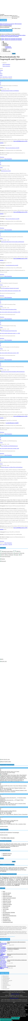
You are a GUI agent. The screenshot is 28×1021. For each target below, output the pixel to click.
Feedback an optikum (7, 904)
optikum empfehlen (7, 902)
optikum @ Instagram (7, 896)
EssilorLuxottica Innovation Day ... (7, 800)
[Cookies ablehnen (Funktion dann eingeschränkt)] (12, 1020)
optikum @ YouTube (7, 901)
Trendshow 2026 (6, 51)
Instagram (5, 48)
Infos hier (4, 871)
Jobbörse (5, 43)
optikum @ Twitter (7, 899)
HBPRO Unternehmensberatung (9, 915)
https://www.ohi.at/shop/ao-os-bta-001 (12, 147)
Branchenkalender (6, 906)
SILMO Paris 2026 (4, 788)
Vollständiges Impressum (14, 998)
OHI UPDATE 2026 (4, 772)
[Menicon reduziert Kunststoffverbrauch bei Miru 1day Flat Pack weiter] (4, 958)
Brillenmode (5, 45)
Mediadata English (7, 855)
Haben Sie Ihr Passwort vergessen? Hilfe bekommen (11, 23)
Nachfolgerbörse (6, 914)
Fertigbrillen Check (7, 920)
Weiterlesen (2, 157)
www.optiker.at (6, 917)
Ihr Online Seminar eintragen (7, 837)
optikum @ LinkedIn (7, 893)
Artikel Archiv (5, 907)
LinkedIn (5, 50)
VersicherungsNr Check (8, 922)
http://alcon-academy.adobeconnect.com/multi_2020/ (9, 448)
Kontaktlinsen (8, 46)
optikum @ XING (6, 894)
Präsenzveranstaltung (6, 66)
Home (4, 891)
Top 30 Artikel (6, 909)
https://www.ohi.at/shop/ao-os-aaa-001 (12, 218)
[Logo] (11, 38)
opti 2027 (2, 812)
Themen (4, 910)
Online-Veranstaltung (6, 64)
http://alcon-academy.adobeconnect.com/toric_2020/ (9, 352)
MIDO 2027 (2, 821)
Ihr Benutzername (15, 16)
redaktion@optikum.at (11, 936)
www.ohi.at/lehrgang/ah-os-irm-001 (12, 265)
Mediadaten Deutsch (7, 853)
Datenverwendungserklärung (6, 24)
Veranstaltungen (8, 47)
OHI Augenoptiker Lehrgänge (9, 912)
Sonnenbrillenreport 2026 (11, 966)
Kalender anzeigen (4, 826)
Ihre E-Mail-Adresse (16, 28)
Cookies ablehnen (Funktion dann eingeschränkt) (10, 1018)
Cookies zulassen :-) (16, 1017)
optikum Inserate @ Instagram (9, 898)
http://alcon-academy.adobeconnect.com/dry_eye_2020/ (10, 333)
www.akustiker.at (6, 919)
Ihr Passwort (14, 18)
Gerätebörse (5, 44)
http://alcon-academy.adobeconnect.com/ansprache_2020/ (10, 290)
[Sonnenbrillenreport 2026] (4, 968)
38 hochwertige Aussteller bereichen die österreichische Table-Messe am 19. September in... (16, 949)
